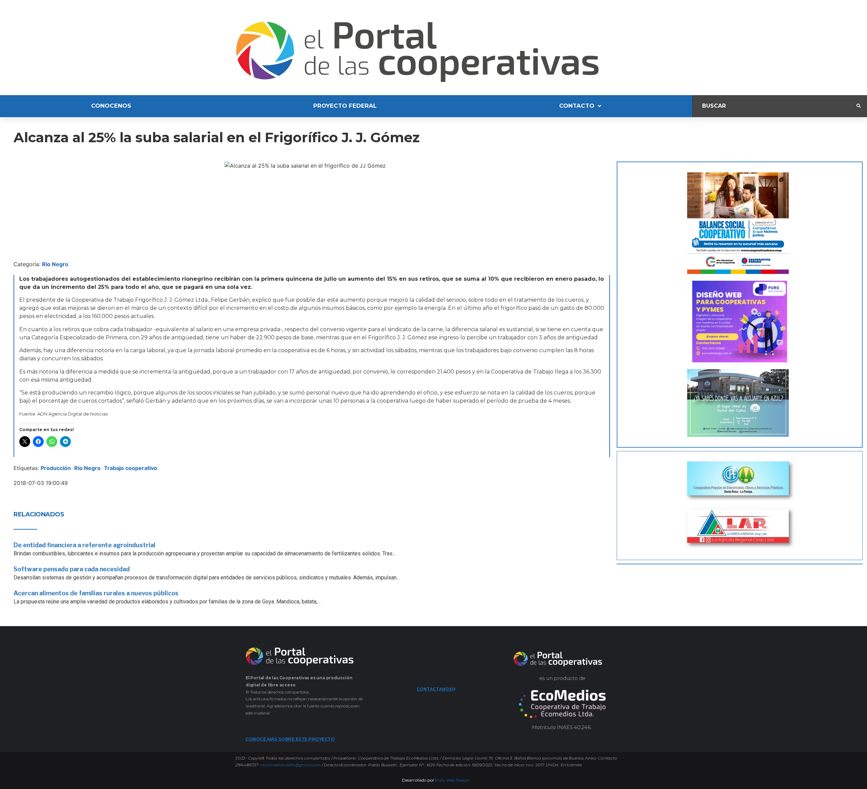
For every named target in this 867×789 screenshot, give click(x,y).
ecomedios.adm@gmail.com (291, 764)
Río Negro (55, 264)
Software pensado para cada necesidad (72, 569)
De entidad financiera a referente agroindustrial (84, 545)
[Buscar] (775, 106)
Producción (56, 468)
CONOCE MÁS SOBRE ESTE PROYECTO (290, 739)
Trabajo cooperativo (130, 468)
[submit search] (859, 106)
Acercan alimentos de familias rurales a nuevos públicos (96, 593)
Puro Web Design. (452, 780)
